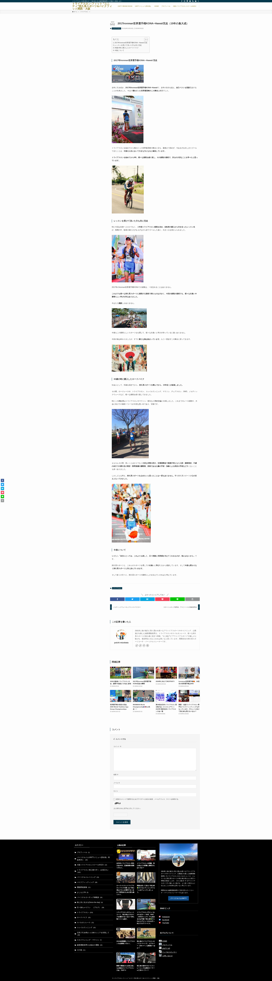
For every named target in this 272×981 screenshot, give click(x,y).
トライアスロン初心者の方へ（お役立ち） (93, 871)
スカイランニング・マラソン (89, 940)
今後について (119, 50)
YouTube (165, 923)
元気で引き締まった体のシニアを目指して (93, 934)
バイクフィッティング (87, 882)
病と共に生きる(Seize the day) (90, 902)
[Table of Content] (146, 39)
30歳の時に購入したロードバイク (127, 48)
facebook (165, 920)
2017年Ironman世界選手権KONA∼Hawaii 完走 (131, 43)
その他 (81, 950)
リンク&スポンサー (169, 952)
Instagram (166, 917)
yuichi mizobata (121, 643)
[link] (136, 645)
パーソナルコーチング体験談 (89, 897)
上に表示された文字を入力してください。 (127, 808)
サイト (115, 791)
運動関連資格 (83, 887)
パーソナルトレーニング (88, 877)
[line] (187, 1)
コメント (117, 746)
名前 (115, 774)
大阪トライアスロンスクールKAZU (92, 865)
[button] (117, 599)
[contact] (195, 1)
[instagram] (184, 1)
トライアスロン (116, 28)
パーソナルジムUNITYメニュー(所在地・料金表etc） (93, 858)
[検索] (198, 1)
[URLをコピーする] (192, 599)
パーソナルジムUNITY (178, 898)
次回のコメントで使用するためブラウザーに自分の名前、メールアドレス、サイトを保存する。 (148, 799)
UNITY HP (166, 948)
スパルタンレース (85, 922)
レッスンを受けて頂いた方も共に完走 (128, 45)
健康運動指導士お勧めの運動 (89, 945)
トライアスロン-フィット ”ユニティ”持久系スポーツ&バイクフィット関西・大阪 (92, 6)
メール (116, 783)
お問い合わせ (167, 956)
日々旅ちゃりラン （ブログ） (90, 907)
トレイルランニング (86, 927)
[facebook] (181, 1)
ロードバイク (83, 917)
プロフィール (83, 852)
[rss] (192, 1)
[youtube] (190, 1)
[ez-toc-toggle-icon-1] (145, 39)
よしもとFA (82, 892)
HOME (164, 941)
